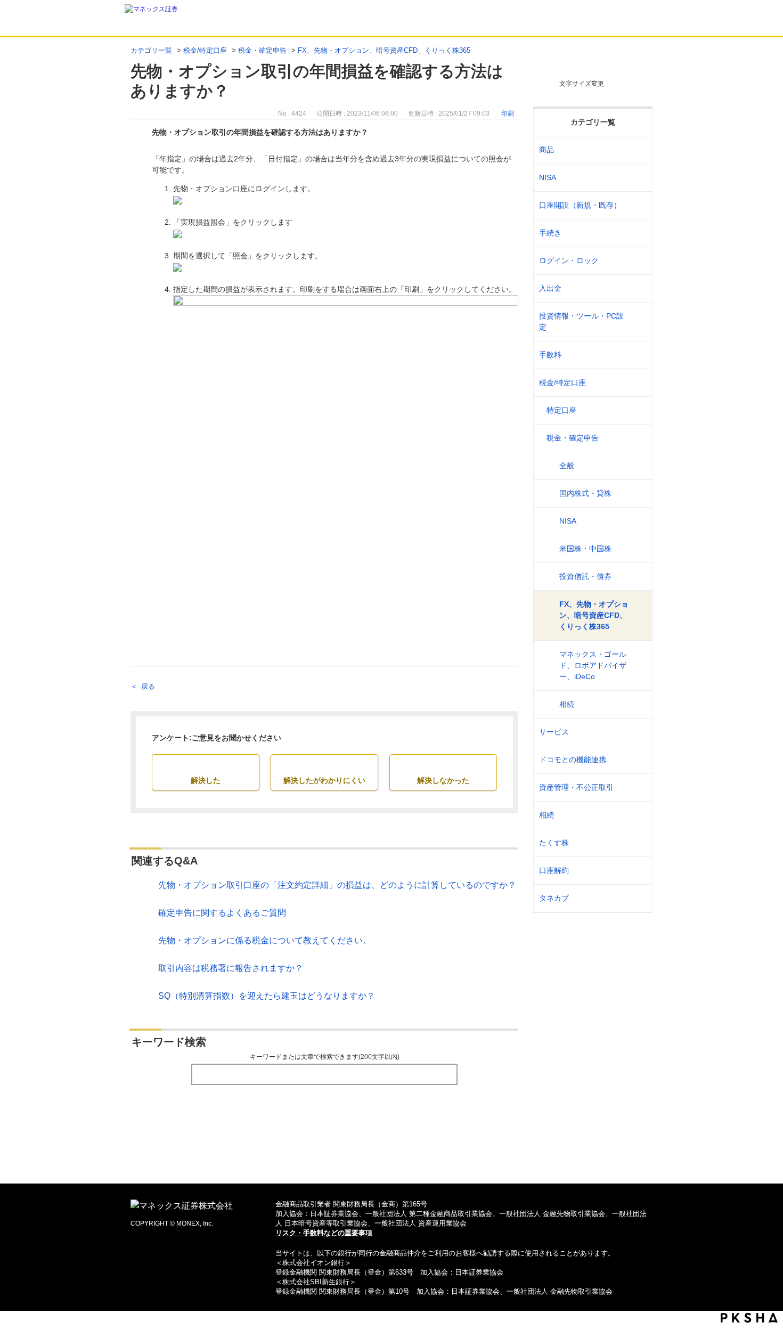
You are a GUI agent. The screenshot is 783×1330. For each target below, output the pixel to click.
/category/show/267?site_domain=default (637, 150)
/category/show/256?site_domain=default (637, 410)
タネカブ (554, 898)
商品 (546, 149)
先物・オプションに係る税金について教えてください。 (264, 940)
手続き (550, 233)
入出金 (550, 288)
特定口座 (561, 410)
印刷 (507, 113)
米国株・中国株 (585, 548)
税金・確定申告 (262, 50)
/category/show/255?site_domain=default (637, 382)
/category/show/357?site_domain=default (637, 322)
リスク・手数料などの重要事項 (323, 1233)
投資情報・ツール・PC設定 (581, 321)
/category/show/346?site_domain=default (637, 177)
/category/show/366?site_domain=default (637, 787)
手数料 (550, 354)
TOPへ (391, 1158)
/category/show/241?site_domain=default (637, 205)
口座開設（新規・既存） (580, 205)
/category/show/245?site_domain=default (637, 233)
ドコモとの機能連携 (572, 759)
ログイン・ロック (569, 260)
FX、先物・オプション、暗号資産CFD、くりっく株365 (384, 50)
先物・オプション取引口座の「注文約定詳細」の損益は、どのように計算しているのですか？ (337, 885)
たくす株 (554, 842)
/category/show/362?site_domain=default (637, 355)
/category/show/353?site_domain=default (637, 732)
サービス (554, 732)
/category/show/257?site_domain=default (637, 438)
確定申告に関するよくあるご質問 (222, 912)
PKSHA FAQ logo (749, 1318)
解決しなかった (443, 780)
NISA (547, 177)
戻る (148, 686)
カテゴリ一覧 (151, 50)
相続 (566, 704)
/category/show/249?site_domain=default (637, 288)
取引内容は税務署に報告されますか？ (230, 968)
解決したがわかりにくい (324, 780)
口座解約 (554, 870)
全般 (566, 465)
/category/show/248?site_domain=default (637, 815)
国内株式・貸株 (585, 493)
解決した (206, 780)
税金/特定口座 (205, 50)
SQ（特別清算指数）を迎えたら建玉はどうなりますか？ (266, 995)
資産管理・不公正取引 (576, 787)
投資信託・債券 (585, 576)
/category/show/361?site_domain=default (637, 260)
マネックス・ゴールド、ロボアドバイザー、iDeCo (592, 665)
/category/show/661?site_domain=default (637, 759)
